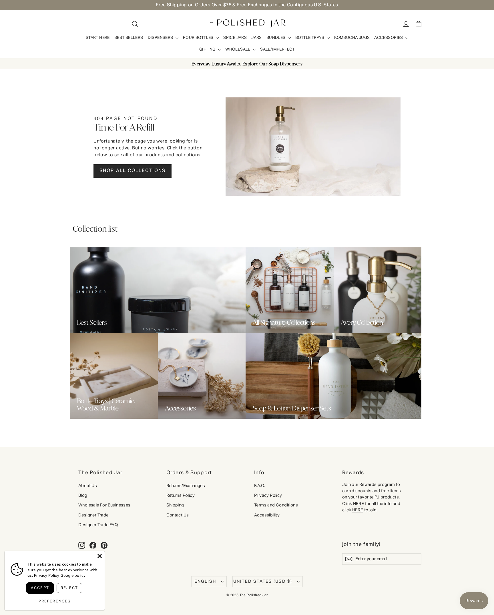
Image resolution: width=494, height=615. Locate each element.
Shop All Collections (132, 171)
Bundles (276, 38)
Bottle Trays (310, 38)
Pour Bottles (198, 38)
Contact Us (177, 515)
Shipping (175, 505)
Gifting (207, 49)
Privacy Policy (268, 495)
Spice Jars (235, 38)
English (205, 581)
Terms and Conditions (276, 505)
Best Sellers (128, 38)
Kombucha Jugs (352, 38)
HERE (358, 504)
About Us (87, 486)
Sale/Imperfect (277, 49)
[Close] (99, 556)
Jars (256, 38)
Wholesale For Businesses (104, 505)
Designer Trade (93, 515)
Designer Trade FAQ (98, 525)
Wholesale (238, 49)
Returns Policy (180, 495)
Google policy (73, 576)
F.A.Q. (259, 486)
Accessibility (267, 515)
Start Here (98, 38)
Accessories (389, 38)
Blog (82, 495)
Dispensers (161, 38)
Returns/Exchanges (185, 486)
